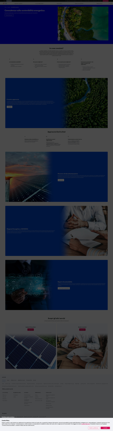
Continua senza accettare (8, 417)
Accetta (105, 428)
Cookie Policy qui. (85, 424)
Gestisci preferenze (93, 428)
